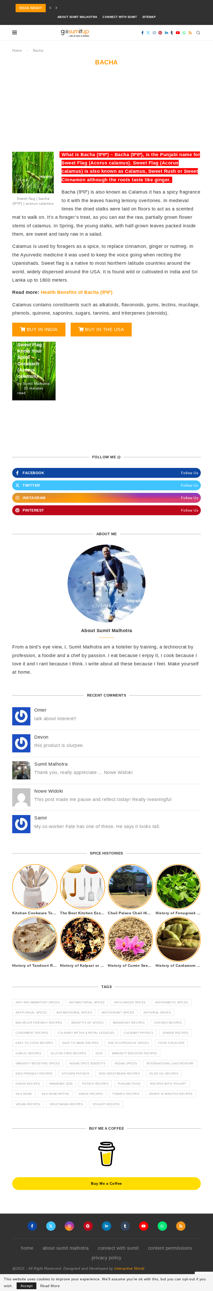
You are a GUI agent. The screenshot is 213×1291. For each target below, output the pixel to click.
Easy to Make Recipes (80, 1042)
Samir (40, 817)
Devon (41, 737)
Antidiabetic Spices (171, 1002)
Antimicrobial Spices (74, 1012)
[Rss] (190, 32)
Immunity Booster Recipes (134, 1053)
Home (17, 50)
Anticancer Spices (130, 1002)
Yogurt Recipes (106, 1104)
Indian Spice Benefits (87, 1063)
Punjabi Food (129, 1083)
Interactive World (129, 1268)
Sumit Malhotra (36, 383)
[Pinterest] (160, 32)
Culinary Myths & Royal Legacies (86, 1032)
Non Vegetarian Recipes (119, 1073)
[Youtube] (178, 32)
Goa (99, 1053)
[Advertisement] (106, 111)
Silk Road (24, 1093)
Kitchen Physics (75, 1073)
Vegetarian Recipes (66, 1104)
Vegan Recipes (28, 1104)
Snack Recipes (90, 1093)
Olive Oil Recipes (163, 1073)
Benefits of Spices (87, 1022)
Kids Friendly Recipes (34, 1073)
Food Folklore (171, 1042)
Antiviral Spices (157, 1012)
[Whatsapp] (184, 32)
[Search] (198, 32)
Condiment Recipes (32, 1032)
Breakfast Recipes (129, 1022)
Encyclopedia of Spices (128, 1042)
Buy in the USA (104, 329)
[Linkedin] (166, 32)
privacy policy (107, 1257)
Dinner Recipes (175, 1032)
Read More (50, 1286)
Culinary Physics (138, 1032)
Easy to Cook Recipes (34, 1042)
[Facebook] (142, 32)
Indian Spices (126, 1063)
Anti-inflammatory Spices (37, 1002)
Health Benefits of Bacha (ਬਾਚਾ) (77, 292)
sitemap (149, 16)
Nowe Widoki (48, 791)
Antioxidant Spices (118, 1012)
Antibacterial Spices (87, 1002)
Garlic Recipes (28, 1053)
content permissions (170, 1248)
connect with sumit (120, 16)
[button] (50, 8)
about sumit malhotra (77, 16)
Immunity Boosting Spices (38, 1063)
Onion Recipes (28, 1083)
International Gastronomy (170, 1063)
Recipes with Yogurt (168, 1083)
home (27, 1248)
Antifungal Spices (31, 1012)
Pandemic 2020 (61, 1083)
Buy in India (42, 329)
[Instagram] (154, 32)
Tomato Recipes (125, 1093)
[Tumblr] (172, 32)
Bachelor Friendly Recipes (39, 1022)
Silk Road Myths (55, 1093)
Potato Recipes (95, 1083)
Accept (26, 1286)
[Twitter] (148, 32)
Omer (40, 710)
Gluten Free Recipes (68, 1053)
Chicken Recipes (168, 1022)
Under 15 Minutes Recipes (170, 1093)
